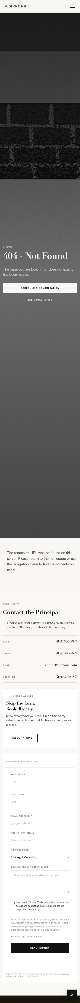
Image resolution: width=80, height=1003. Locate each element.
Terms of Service (34, 936)
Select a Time (22, 738)
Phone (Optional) (22, 833)
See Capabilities (40, 300)
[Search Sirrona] (65, 6)
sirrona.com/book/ (20, 930)
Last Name (19, 794)
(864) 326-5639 (66, 641)
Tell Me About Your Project (31, 867)
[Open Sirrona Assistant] (72, 995)
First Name (19, 774)
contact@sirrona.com (61, 665)
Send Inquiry (40, 948)
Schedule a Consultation (40, 288)
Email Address (21, 816)
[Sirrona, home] (15, 6)
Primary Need (20, 850)
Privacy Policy (17, 936)
